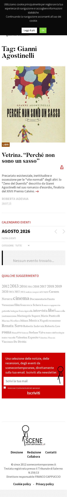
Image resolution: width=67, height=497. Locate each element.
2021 (11, 292)
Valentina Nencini (47, 337)
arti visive (43, 292)
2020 (5, 292)
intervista (40, 310)
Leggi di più (29, 30)
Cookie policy (22, 484)
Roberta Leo (52, 326)
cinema (21, 298)
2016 (36, 287)
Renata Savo (12, 325)
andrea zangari (32, 292)
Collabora (33, 457)
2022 (17, 292)
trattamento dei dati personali (28, 388)
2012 (5, 286)
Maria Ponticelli (50, 316)
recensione (54, 320)
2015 (30, 286)
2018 (50, 286)
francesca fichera (30, 305)
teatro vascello (9, 337)
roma (7, 332)
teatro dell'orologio (55, 332)
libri (52, 310)
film (17, 305)
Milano (24, 320)
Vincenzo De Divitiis (14, 342)
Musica (34, 321)
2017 (43, 286)
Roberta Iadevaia (33, 326)
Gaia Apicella (26, 310)
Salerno (24, 332)
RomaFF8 (16, 332)
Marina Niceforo (11, 320)
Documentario (38, 299)
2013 (14, 286)
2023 (22, 292)
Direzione (17, 452)
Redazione (34, 452)
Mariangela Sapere (28, 316)
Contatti (50, 452)
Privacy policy (45, 484)
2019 (58, 286)
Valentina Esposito (27, 337)
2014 (23, 286)
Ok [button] (43, 30)
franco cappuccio (51, 305)
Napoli (44, 320)
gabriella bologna (10, 311)
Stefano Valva (37, 332)
